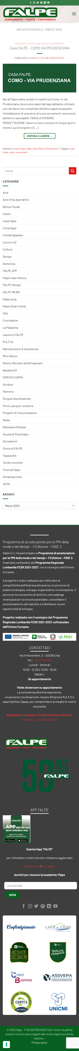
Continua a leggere (39, 136)
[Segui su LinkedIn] (45, 2)
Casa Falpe (10, 221)
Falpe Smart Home (14, 306)
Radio (6, 420)
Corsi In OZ (10, 242)
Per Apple (48, 866)
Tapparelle (10, 455)
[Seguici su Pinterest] (41, 2)
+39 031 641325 (42, 660)
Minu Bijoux (10, 356)
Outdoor (8, 384)
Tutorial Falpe (11, 469)
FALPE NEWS (11, 292)
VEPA (6, 484)
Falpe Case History (14, 278)
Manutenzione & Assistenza (20, 349)
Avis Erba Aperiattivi (16, 199)
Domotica (9, 263)
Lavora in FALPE (13, 334)
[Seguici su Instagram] (34, 2)
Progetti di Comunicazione (20, 413)
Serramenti (10, 441)
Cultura (7, 249)
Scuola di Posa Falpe (16, 434)
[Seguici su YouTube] (48, 2)
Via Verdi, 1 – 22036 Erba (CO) (39, 719)
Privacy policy (39, 1042)
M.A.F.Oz (8, 341)
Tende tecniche (13, 462)
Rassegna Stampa (14, 427)
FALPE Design (12, 285)
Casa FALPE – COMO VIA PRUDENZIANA (39, 48)
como (12, 152)
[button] (74, 13)
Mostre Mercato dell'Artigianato (23, 363)
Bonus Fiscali (11, 206)
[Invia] (72, 170)
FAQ (5, 313)
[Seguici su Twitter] (38, 2)
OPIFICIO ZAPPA (13, 377)
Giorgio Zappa (56, 58)
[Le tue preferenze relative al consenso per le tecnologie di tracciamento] (6, 1044)
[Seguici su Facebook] (31, 2)
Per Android (32, 866)
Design (7, 256)
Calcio (7, 213)
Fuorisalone (10, 320)
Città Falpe (10, 228)
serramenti (22, 152)
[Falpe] (30, 14)
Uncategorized (12, 476)
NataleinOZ (10, 370)
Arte (5, 192)
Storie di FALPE (13, 448)
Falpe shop (10, 299)
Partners (8, 391)
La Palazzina (10, 327)
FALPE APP (10, 270)
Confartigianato (13, 235)
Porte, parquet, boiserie (18, 406)
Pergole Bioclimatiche (17, 398)
